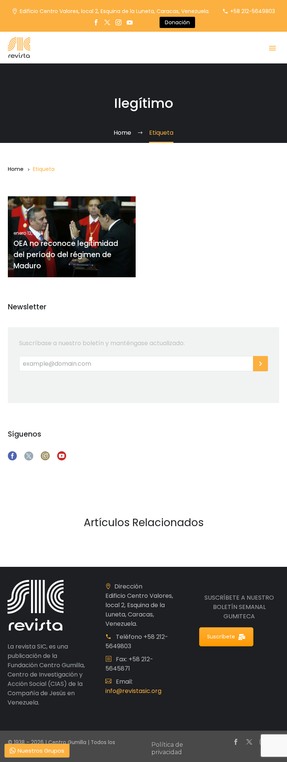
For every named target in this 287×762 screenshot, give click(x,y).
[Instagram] (118, 22)
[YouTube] (129, 22)
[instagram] (45, 456)
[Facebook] (96, 22)
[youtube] (61, 456)
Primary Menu (272, 48)
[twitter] (28, 456)
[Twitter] (107, 22)
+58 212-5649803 (252, 11)
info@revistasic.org (133, 691)
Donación (177, 22)
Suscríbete (221, 636)
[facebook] (12, 456)
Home (16, 169)
